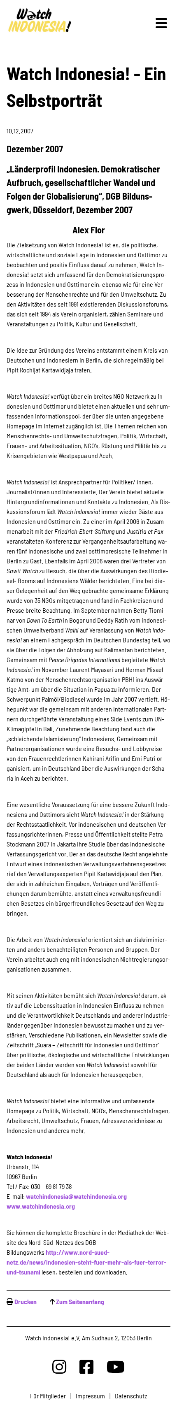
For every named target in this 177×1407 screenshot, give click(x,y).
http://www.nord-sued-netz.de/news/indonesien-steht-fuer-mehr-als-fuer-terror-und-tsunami (86, 1262)
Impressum (90, 1396)
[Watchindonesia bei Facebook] (86, 1366)
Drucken (25, 1301)
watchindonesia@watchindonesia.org (76, 1196)
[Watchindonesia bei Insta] (59, 1366)
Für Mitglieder (48, 1396)
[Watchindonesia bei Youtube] (116, 1366)
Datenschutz (131, 1396)
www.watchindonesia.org (41, 1206)
